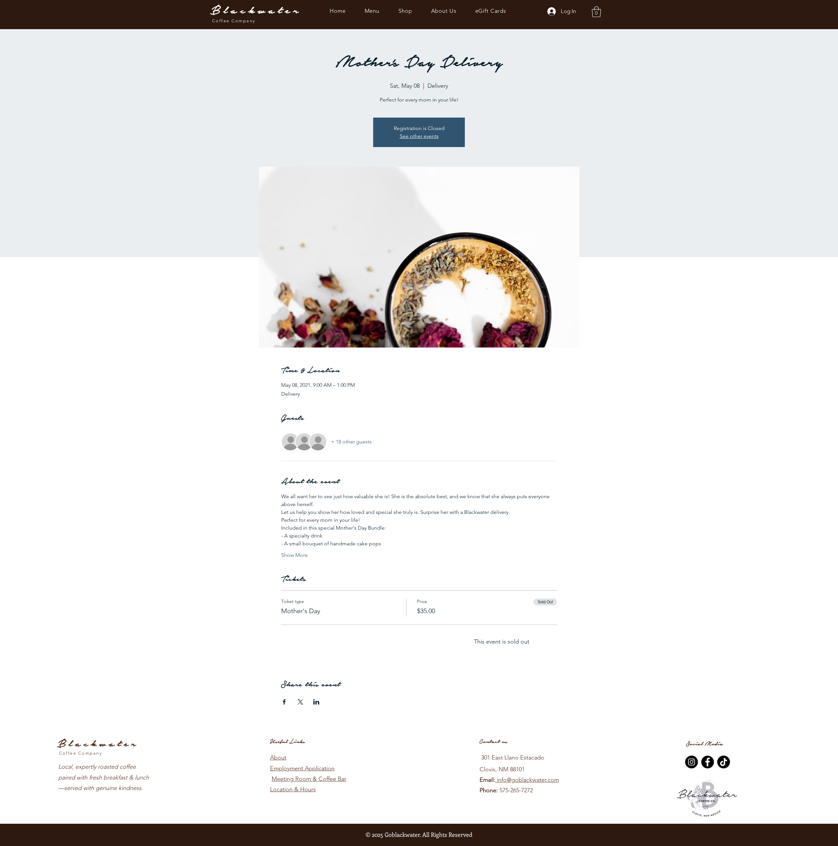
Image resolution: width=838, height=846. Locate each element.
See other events (419, 136)
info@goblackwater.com (527, 779)
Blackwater (255, 10)
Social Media (704, 744)
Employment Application (302, 768)
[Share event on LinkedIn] (316, 702)
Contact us (493, 741)
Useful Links (287, 741)
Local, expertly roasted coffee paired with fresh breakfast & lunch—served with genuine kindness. (103, 777)
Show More (294, 555)
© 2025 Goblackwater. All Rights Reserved (419, 834)
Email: (487, 779)
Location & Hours (293, 789)
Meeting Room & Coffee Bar (309, 778)
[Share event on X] (300, 702)
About (278, 757)
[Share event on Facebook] (284, 702)
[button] (596, 11)
